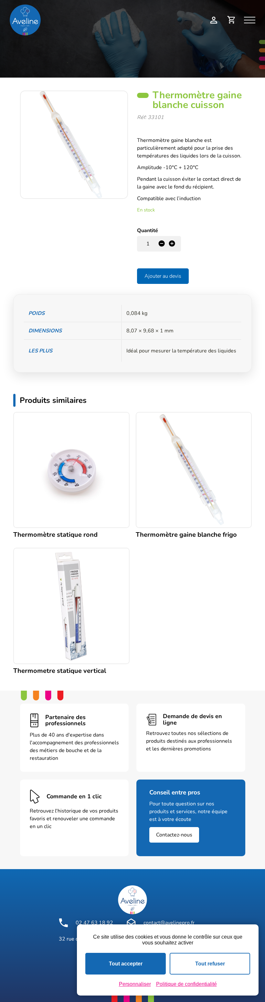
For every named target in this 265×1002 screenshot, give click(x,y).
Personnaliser (135, 984)
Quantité (147, 230)
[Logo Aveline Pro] (132, 899)
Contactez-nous (174, 834)
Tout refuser (210, 963)
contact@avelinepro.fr (169, 922)
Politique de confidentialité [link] (186, 984)
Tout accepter (126, 963)
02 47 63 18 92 (94, 922)
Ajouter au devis (162, 276)
